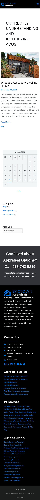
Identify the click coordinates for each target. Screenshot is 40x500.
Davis (12, 409)
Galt (16, 412)
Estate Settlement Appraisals (14, 442)
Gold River (22, 412)
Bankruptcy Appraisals (12, 457)
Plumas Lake (8, 421)
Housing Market (8, 210)
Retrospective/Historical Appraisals (16, 448)
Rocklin (6, 424)
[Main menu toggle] (37, 4)
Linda (6, 415)
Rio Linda (30, 421)
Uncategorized (8, 214)
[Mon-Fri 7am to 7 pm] (13, 344)
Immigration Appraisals (12, 475)
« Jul (19, 191)
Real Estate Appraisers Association (16, 391)
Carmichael (21, 406)
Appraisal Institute (10, 382)
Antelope (7, 406)
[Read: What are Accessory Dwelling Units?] (20, 65)
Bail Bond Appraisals (11, 472)
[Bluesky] (24, 364)
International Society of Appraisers (16, 379)
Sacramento (22, 424)
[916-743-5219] (10, 350)
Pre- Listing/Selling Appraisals (14, 454)
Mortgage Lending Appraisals (14, 466)
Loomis (17, 415)
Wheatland (17, 427)
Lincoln (11, 415)
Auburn (13, 406)
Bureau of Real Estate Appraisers (15, 376)
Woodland (25, 427)
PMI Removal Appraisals (12, 469)
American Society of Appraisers (15, 388)
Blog (2, 90)
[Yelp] (14, 364)
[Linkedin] (11, 364)
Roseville (13, 424)
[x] (8, 364)
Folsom (11, 412)
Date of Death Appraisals (12, 445)
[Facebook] (5, 364)
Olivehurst (19, 418)
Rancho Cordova (20, 421)
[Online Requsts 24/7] (13, 347)
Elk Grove (18, 409)
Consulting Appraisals (11, 460)
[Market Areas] (10, 359)
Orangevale (28, 418)
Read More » (6, 122)
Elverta (25, 409)
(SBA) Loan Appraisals (12, 480)
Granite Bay (31, 412)
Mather (31, 415)
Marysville (24, 415)
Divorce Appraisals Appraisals (14, 451)
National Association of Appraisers (16, 394)
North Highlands (9, 418)
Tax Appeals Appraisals (12, 463)
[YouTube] (17, 364)
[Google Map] (21, 364)
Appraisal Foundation (11, 385)
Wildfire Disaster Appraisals (14, 478)
